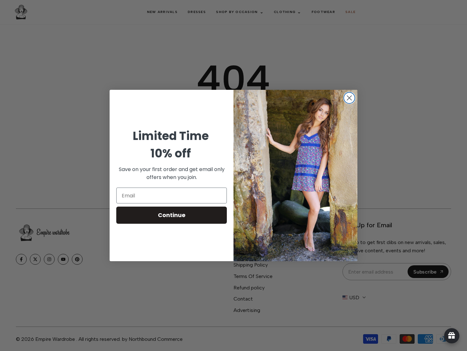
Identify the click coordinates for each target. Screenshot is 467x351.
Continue (172, 215)
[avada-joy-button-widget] (451, 335)
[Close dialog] (349, 97)
